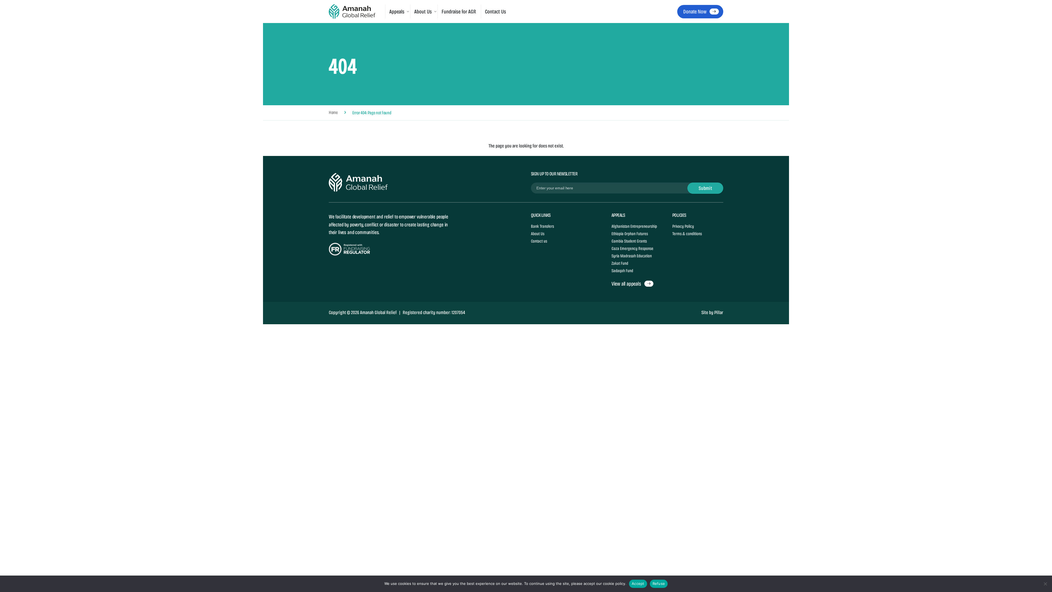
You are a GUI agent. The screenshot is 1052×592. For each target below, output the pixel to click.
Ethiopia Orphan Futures (629, 233)
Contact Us (495, 11)
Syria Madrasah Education (631, 255)
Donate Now (694, 11)
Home (333, 112)
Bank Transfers (542, 226)
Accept (638, 583)
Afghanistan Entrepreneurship (634, 226)
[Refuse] (1045, 584)
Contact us (539, 241)
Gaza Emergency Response (632, 248)
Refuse (659, 583)
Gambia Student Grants (629, 241)
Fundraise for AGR (459, 11)
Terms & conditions (687, 233)
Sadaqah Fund (622, 270)
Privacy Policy (683, 226)
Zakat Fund (619, 263)
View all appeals (626, 284)
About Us (537, 233)
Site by (712, 312)
